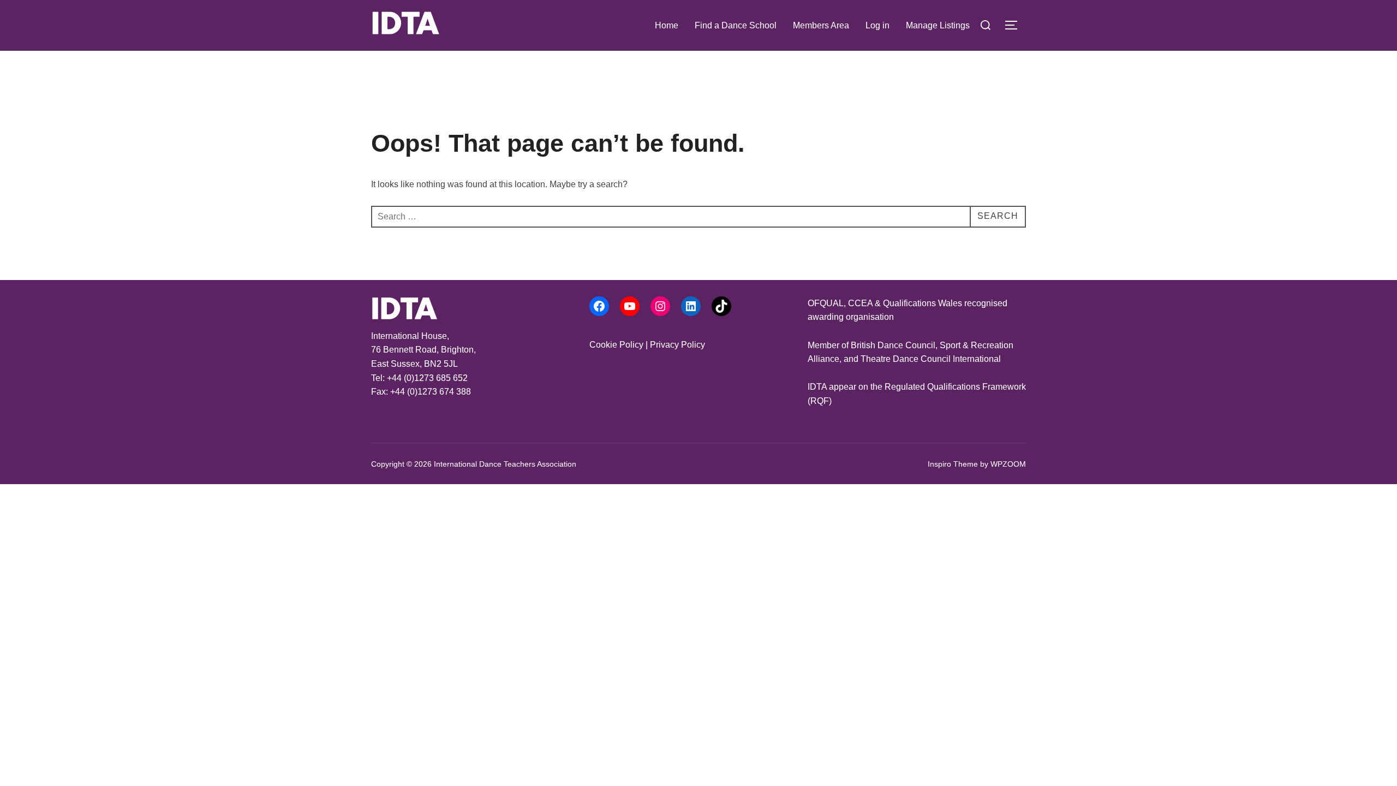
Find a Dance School (736, 25)
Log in (877, 25)
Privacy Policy (677, 344)
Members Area (821, 25)
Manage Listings (938, 25)
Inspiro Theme (953, 464)
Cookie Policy (616, 344)
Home (666, 25)
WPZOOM (1008, 464)
